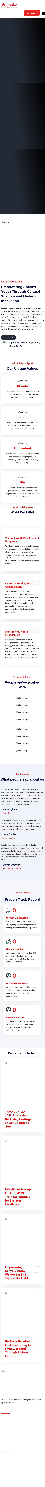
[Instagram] (11, 1482)
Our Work (5, 1470)
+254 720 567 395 (17, 1434)
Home (4, 1457)
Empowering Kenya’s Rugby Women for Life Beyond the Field (16, 1273)
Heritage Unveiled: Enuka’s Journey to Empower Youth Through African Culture (18, 1349)
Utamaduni (22, 448)
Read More (22, 553)
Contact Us (31, 13)
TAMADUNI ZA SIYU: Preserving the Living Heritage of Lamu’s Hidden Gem (18, 1119)
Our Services (7, 1466)
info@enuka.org (14, 1438)
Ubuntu (22, 386)
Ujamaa (22, 417)
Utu (22, 482)
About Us (8, 337)
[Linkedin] (18, 1482)
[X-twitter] (4, 1482)
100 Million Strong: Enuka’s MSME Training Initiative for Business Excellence (18, 1197)
